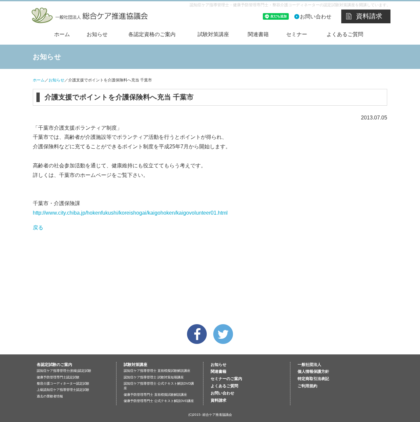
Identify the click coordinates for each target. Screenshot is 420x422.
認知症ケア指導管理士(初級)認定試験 (64, 370)
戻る (38, 227)
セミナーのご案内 (226, 378)
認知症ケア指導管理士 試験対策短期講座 (154, 377)
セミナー (296, 34)
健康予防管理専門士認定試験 (58, 377)
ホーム (62, 34)
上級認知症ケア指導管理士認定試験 (63, 389)
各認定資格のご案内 (152, 34)
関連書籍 (258, 34)
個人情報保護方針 (313, 371)
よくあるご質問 (344, 34)
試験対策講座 (213, 34)
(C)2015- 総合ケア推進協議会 (210, 414)
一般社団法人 (309, 364)
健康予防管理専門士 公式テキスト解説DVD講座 (159, 401)
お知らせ (97, 34)
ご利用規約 (307, 386)
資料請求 (369, 16)
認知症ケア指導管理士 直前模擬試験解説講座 (157, 370)
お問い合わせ (315, 16)
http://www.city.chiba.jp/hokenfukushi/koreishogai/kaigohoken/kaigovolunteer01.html (130, 213)
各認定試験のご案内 (54, 364)
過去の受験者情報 (50, 396)
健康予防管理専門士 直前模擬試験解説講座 (155, 394)
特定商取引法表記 (313, 378)
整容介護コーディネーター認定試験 (63, 383)
